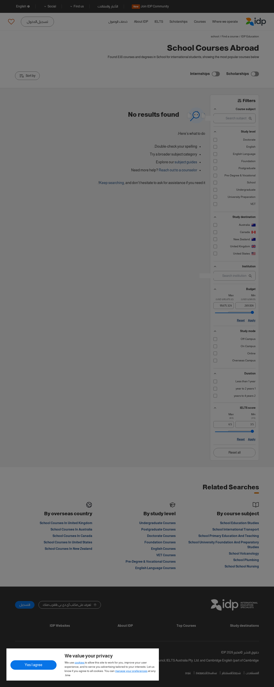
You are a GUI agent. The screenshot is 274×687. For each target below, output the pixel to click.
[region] (82, 664)
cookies (80, 662)
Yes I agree (33, 665)
